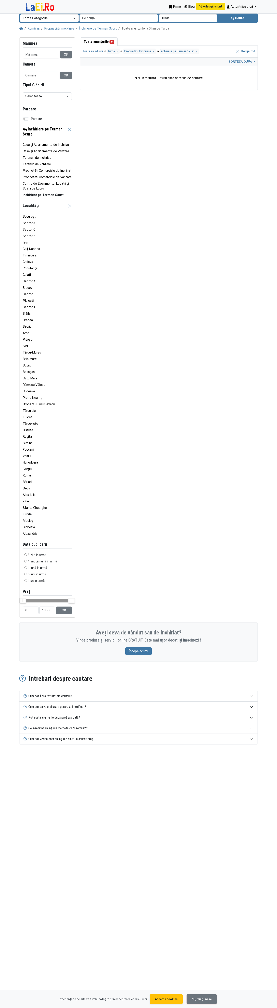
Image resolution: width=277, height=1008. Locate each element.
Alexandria (30, 534)
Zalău (26, 501)
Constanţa (30, 268)
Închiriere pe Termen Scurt (98, 28)
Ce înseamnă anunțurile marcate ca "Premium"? (58, 728)
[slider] (22, 601)
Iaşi (25, 242)
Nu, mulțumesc (202, 999)
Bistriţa (28, 430)
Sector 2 (29, 236)
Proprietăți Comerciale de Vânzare (47, 177)
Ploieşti (28, 301)
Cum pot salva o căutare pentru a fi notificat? (57, 707)
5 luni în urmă (37, 574)
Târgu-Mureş (32, 352)
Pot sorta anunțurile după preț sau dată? (54, 717)
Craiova (28, 262)
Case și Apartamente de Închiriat (46, 145)
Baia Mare (30, 359)
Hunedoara (30, 462)
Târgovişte (30, 424)
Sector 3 (29, 223)
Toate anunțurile (98, 41)
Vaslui (27, 456)
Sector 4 (29, 281)
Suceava (29, 391)
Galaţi (27, 275)
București (29, 216)
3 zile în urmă (37, 555)
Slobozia (29, 527)
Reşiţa (27, 436)
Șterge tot (247, 51)
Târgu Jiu (29, 411)
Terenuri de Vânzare (37, 164)
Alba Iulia (29, 495)
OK (66, 54)
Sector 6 (29, 229)
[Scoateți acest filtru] (70, 132)
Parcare (36, 119)
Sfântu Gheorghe (35, 508)
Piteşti (27, 339)
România (34, 28)
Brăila (26, 314)
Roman (27, 475)
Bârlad (27, 482)
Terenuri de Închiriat (37, 158)
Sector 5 (29, 294)
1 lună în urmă (37, 568)
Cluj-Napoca (31, 249)
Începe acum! (138, 651)
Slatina (27, 443)
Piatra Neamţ (32, 398)
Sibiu (26, 346)
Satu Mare (30, 378)
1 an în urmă (36, 581)
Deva (26, 488)
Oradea (28, 320)
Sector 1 (29, 307)
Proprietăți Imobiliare (59, 28)
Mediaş (28, 521)
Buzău (27, 365)
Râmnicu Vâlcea (34, 385)
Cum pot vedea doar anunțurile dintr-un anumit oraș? (61, 739)
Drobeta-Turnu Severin (39, 404)
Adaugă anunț (212, 6)
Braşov (27, 288)
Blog (191, 6)
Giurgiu (27, 469)
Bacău (27, 326)
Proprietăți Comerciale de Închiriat (47, 171)
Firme (176, 6)
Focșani (28, 449)
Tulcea (27, 417)
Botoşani (29, 372)
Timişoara (30, 255)
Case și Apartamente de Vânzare (46, 151)
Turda (112, 51)
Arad (26, 333)
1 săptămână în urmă (42, 561)
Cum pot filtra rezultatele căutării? (50, 696)
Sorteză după (241, 62)
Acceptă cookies (166, 999)
